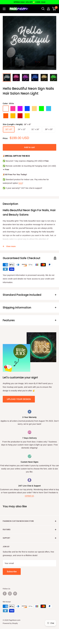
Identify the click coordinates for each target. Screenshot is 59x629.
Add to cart (29, 147)
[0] (54, 8)
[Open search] (43, 8)
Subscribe (12, 571)
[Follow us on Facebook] (5, 593)
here (21, 183)
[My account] (48, 8)
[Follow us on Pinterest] (15, 593)
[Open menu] (4, 9)
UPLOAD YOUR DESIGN (19, 399)
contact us (29, 496)
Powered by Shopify (10, 623)
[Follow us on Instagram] (10, 593)
